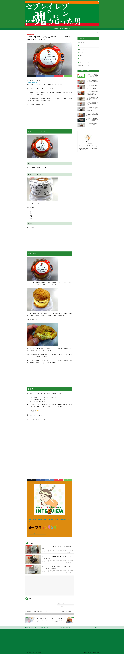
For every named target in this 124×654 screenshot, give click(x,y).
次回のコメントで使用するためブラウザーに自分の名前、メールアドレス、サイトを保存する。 (49, 611)
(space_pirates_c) (32, 82)
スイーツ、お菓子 (30, 34)
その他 (80, 45)
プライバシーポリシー (30, 652)
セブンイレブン (83, 52)
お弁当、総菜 (82, 42)
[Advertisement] (49, 118)
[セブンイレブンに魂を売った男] (62, 24)
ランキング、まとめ (84, 62)
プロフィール (38, 652)
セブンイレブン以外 (84, 55)
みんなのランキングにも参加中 (37, 534)
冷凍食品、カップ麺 (84, 65)
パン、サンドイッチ (84, 58)
